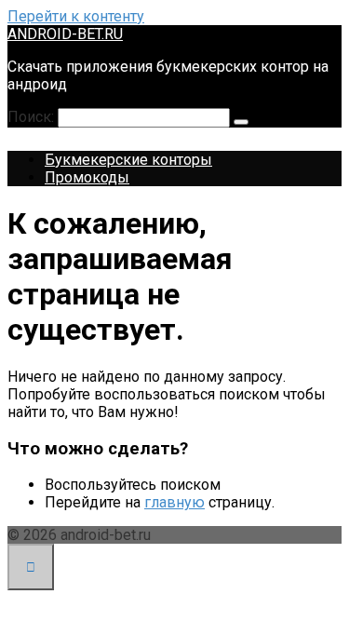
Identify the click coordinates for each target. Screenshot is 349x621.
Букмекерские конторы (128, 160)
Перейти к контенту (75, 16)
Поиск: (32, 117)
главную (174, 502)
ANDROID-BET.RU (65, 34)
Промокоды (87, 177)
